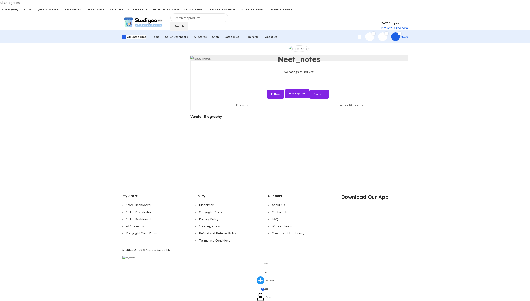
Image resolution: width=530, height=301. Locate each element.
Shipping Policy (209, 226)
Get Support (297, 93)
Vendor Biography (351, 105)
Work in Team (282, 226)
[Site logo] (143, 22)
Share (318, 94)
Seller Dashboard (138, 219)
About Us (278, 205)
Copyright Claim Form (141, 233)
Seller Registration (139, 212)
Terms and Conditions (214, 240)
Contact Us (280, 212)
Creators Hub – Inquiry (288, 233)
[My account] (359, 37)
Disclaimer (206, 205)
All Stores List (136, 226)
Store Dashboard (138, 205)
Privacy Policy (208, 219)
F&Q (275, 219)
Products (242, 105)
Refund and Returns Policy (218, 233)
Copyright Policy (210, 212)
